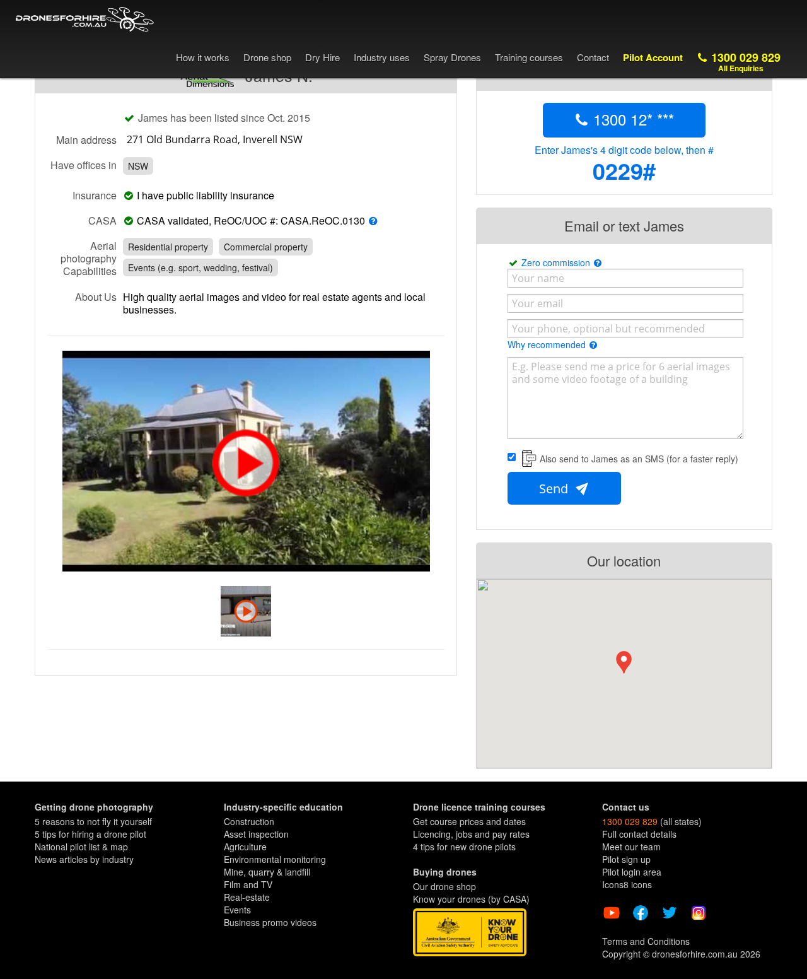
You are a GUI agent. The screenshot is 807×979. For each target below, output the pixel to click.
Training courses (529, 57)
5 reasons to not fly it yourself (93, 821)
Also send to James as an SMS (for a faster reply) (639, 458)
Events (237, 909)
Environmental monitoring (275, 859)
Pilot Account (653, 57)
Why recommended (548, 344)
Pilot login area (631, 871)
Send (555, 488)
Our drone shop (444, 886)
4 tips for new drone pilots (464, 846)
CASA (102, 220)
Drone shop (267, 57)
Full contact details (639, 834)
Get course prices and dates (469, 821)
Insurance (95, 195)
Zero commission (557, 262)
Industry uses (382, 57)
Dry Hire (322, 57)
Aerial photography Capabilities (89, 258)
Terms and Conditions (646, 941)
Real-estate (247, 897)
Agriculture (245, 846)
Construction (249, 821)
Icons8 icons (627, 884)
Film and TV (248, 884)
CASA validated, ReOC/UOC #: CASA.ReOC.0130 (251, 220)
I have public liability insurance (208, 195)
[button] (624, 662)
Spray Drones (452, 57)
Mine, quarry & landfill (267, 871)
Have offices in (83, 165)
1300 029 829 (744, 61)
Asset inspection (256, 834)
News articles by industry (84, 859)
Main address (86, 139)
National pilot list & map (81, 846)
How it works (202, 57)
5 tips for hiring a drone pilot (90, 834)
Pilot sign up (626, 859)
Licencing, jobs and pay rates (471, 834)
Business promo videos (270, 922)
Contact (593, 57)
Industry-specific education (283, 806)
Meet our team (631, 846)
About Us (96, 296)
